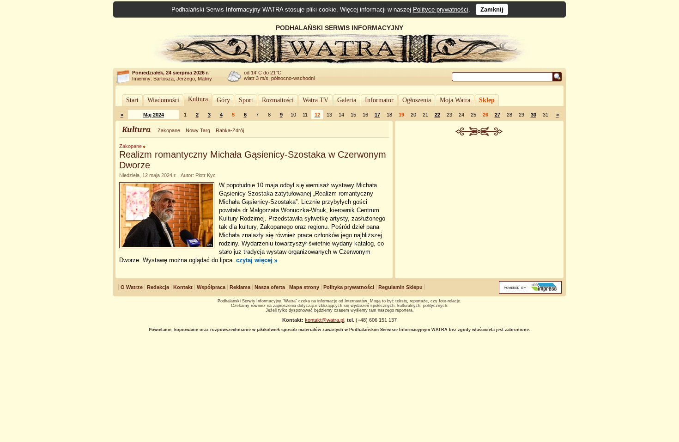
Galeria (346, 100)
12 (317, 114)
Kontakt (183, 287)
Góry (223, 100)
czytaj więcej (254, 260)
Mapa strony (304, 287)
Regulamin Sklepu (400, 287)
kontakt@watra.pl (324, 320)
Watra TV (315, 100)
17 (377, 114)
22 (437, 114)
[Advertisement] (479, 205)
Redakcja (158, 287)
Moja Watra (455, 100)
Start (132, 100)
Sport (246, 100)
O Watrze (132, 287)
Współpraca (211, 287)
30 (533, 114)
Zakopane (169, 130)
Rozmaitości (278, 100)
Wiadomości (163, 100)
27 (497, 114)
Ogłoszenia (416, 100)
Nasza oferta (270, 287)
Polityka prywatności (348, 287)
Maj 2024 (153, 114)
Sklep (487, 100)
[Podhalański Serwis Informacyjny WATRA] (339, 62)
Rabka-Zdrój (230, 130)
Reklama (240, 287)
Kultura (198, 99)
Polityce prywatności (440, 9)
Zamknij (491, 9)
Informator (379, 100)
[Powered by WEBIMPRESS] (530, 291)
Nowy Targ (198, 130)
